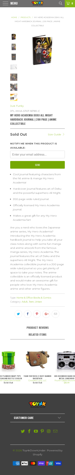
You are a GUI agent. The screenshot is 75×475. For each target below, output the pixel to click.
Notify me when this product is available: (33, 145)
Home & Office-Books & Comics (34, 297)
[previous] (23, 50)
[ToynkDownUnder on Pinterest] (42, 431)
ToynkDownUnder (34, 450)
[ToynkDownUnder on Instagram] (49, 431)
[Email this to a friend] (55, 314)
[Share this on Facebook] (27, 314)
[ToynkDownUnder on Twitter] (23, 431)
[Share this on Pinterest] (37, 314)
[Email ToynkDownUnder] (55, 431)
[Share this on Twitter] (18, 314)
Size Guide (55, 134)
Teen (31, 301)
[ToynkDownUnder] (37, 3)
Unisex (38, 301)
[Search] (60, 3)
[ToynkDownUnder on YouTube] (36, 431)
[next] (61, 50)
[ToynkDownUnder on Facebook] (29, 431)
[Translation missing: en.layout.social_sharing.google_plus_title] (46, 314)
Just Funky (17, 105)
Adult (25, 301)
